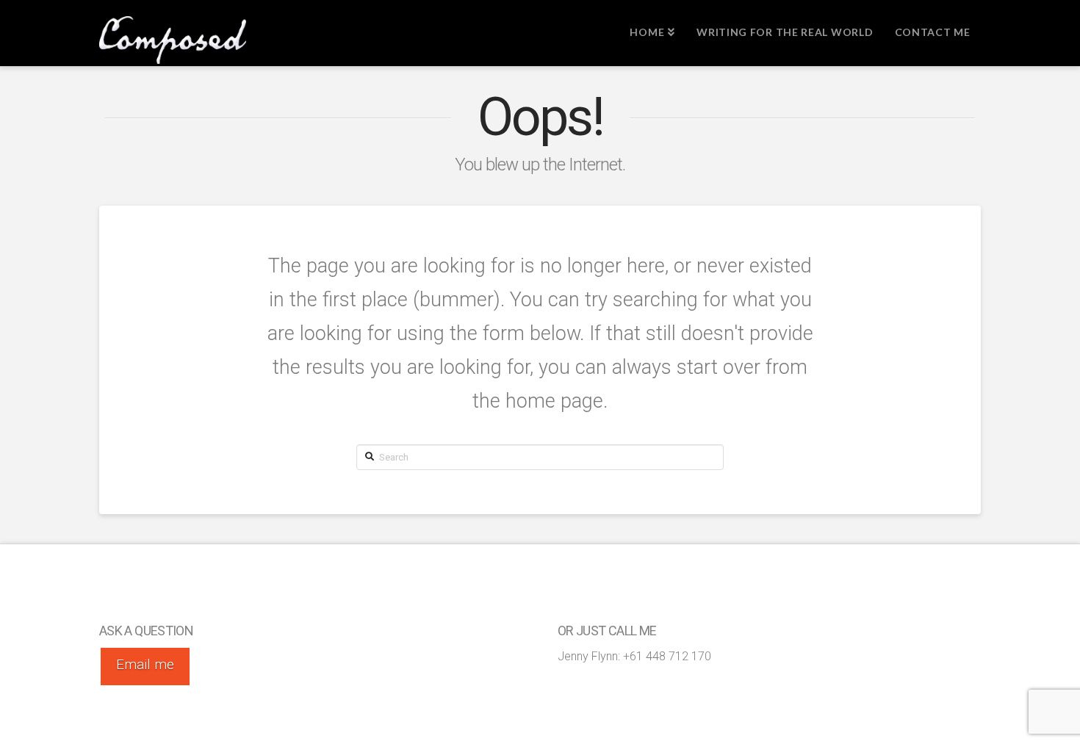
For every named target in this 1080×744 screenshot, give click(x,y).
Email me (145, 664)
